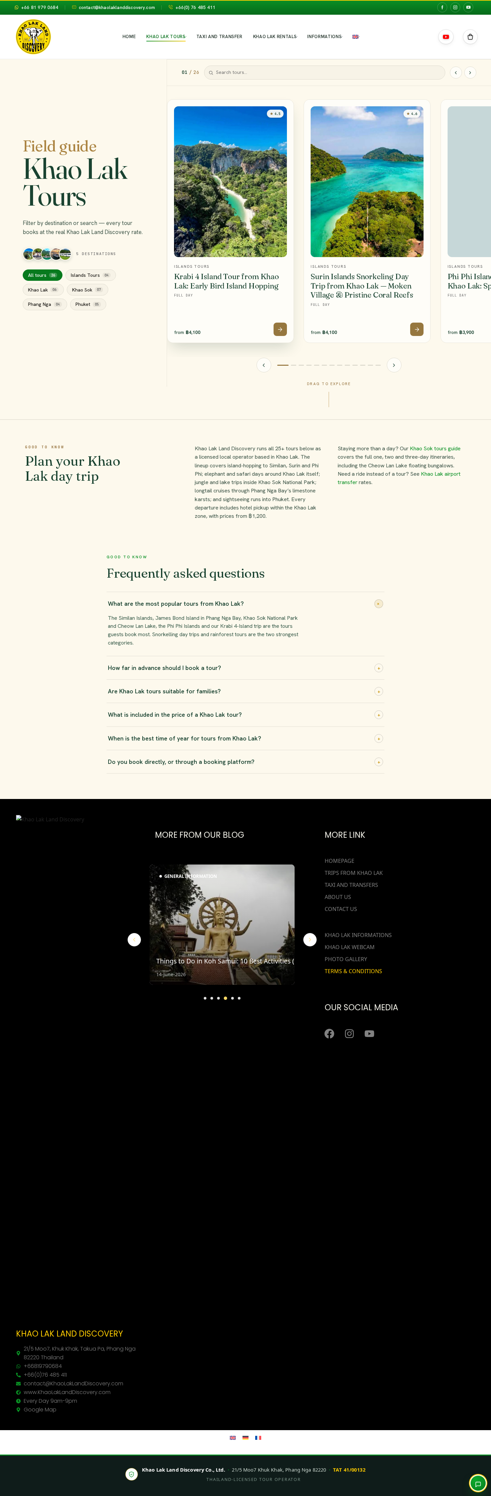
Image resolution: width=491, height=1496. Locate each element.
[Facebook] (329, 1034)
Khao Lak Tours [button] (165, 36)
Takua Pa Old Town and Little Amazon (135, 94)
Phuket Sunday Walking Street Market (438, 100)
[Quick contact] (478, 1483)
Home (129, 36)
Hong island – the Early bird (287, 124)
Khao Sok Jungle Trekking (362, 98)
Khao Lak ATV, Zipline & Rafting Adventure (135, 187)
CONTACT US (341, 909)
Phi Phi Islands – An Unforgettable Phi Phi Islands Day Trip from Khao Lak (57, 145)
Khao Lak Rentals (275, 36)
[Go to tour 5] (301, 365)
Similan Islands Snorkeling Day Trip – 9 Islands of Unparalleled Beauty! (57, 103)
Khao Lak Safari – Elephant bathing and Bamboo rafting (135, 127)
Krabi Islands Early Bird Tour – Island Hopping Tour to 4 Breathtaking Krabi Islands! (57, 171)
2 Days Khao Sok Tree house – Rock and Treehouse (362, 177)
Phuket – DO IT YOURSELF (438, 170)
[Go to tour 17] (347, 365)
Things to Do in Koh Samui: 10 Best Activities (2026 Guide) (243, 961)
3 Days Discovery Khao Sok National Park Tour (362, 225)
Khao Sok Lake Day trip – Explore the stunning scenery (362, 136)
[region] (329, 221)
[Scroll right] (470, 73)
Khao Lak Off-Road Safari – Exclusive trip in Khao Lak (135, 148)
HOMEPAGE (339, 861)
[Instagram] (349, 1034)
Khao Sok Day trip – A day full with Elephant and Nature (362, 115)
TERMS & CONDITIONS (353, 971)
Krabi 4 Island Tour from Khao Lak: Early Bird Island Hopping (226, 281)
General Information (190, 876)
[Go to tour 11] (324, 365)
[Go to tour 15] (339, 365)
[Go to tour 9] (316, 365)
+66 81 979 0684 (39, 7)
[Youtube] (369, 1034)
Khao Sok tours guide (435, 448)
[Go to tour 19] (355, 365)
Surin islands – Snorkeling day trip (57, 124)
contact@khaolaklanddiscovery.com (117, 7)
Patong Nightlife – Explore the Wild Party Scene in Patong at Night (438, 151)
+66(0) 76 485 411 (195, 7)
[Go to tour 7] (309, 365)
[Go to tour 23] (370, 365)
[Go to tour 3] (293, 365)
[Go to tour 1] (283, 365)
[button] (470, 36)
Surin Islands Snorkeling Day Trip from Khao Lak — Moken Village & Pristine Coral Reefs (362, 286)
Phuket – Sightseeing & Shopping (438, 118)
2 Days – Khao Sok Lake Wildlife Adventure (362, 157)
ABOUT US (338, 897)
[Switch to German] (245, 1437)
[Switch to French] (258, 1437)
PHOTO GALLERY (346, 959)
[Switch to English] (232, 1437)
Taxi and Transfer (219, 36)
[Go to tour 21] (362, 365)
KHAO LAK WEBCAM (350, 947)
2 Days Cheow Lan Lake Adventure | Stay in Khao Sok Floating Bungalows (362, 201)
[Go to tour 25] (378, 365)
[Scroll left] (456, 73)
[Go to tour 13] (332, 365)
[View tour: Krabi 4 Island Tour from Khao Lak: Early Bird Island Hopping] (280, 329)
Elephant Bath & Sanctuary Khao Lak (135, 109)
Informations (324, 36)
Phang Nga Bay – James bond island (287, 109)
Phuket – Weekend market (438, 133)
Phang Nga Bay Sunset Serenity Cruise (287, 94)
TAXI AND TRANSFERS (351, 885)
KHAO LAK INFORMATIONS (358, 935)
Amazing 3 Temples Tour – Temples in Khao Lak (135, 169)
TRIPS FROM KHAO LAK (354, 873)
